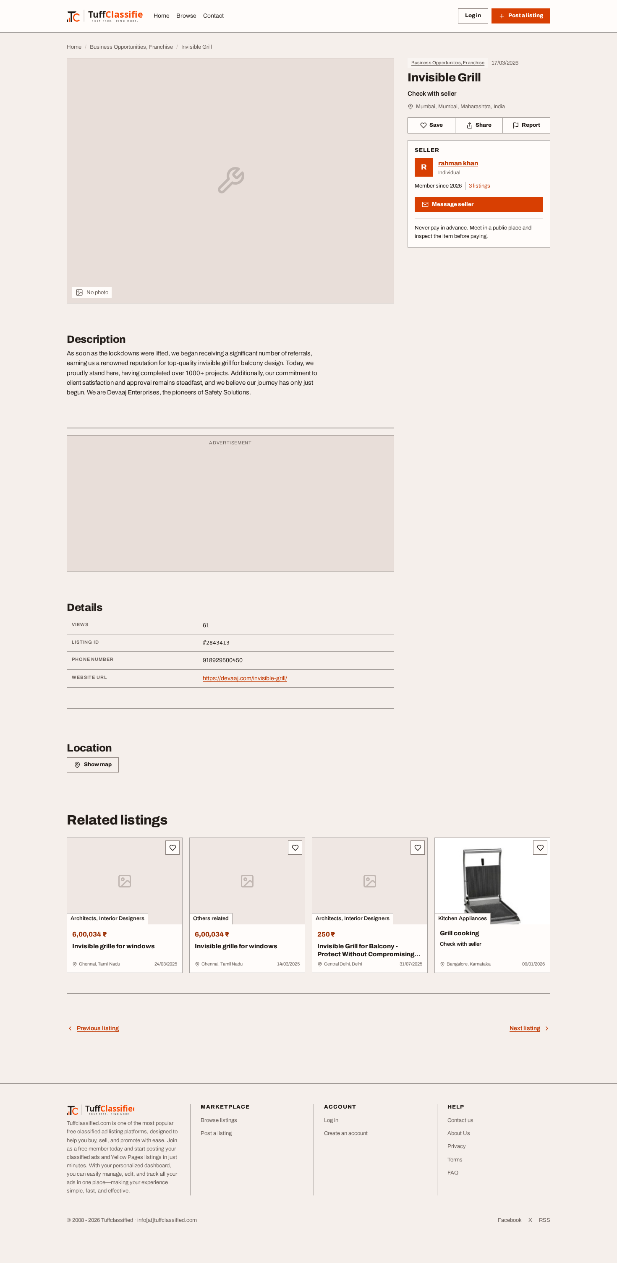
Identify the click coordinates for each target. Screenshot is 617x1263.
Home (162, 16)
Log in (473, 15)
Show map (98, 764)
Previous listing (98, 1028)
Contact (213, 16)
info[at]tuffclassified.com (167, 1220)
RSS (544, 1220)
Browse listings (219, 1120)
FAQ (452, 1173)
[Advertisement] (230, 507)
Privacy (456, 1146)
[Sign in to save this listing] (172, 847)
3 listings (479, 186)
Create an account (346, 1133)
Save (436, 125)
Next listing (525, 1028)
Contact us (460, 1120)
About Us (458, 1133)
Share (484, 125)
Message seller (452, 204)
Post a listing (216, 1133)
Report (531, 125)
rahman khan (458, 163)
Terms (455, 1160)
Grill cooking (459, 933)
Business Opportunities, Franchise (447, 62)
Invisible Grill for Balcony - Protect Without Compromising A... (365, 954)
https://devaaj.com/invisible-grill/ (245, 678)
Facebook (510, 1220)
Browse (186, 16)
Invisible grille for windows (113, 946)
